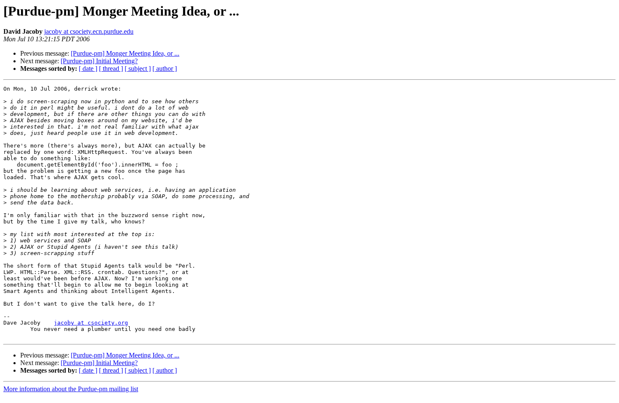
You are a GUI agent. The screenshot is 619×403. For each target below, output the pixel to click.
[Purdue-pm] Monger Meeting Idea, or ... (125, 53)
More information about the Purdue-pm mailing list (70, 388)
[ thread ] (111, 68)
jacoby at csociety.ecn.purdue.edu (88, 31)
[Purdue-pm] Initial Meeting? (99, 60)
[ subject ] (138, 68)
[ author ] (164, 68)
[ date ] (88, 68)
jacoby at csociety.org (91, 323)
